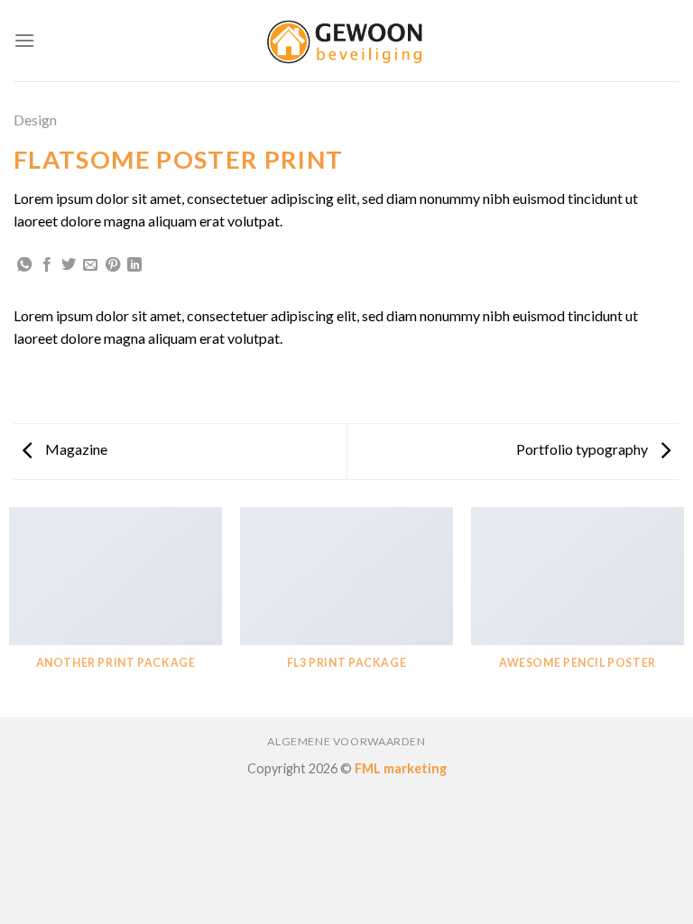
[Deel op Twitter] (68, 265)
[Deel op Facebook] (47, 265)
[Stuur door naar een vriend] (90, 265)
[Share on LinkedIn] (134, 265)
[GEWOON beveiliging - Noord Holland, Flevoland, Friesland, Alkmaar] (346, 40)
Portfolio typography (583, 448)
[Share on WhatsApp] (24, 265)
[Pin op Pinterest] (113, 265)
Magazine (74, 448)
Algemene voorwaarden (346, 741)
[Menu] (24, 40)
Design (35, 119)
